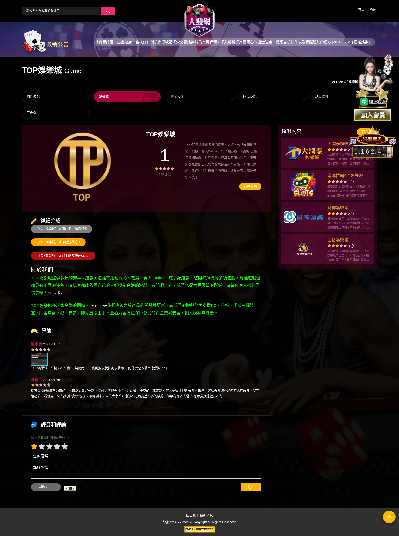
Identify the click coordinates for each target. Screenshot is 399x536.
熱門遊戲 (33, 96)
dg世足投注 (56, 292)
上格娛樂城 (337, 240)
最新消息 (206, 515)
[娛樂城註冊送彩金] (372, 115)
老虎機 (31, 112)
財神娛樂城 (337, 208)
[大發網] (199, 18)
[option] (83, 168)
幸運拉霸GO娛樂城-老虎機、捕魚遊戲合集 (348, 176)
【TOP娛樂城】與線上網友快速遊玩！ (63, 255)
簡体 (373, 9)
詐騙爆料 (321, 96)
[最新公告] (45, 42)
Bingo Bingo (98, 305)
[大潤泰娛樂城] (303, 152)
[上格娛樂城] (303, 248)
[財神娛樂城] (303, 217)
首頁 (361, 9)
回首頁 (191, 515)
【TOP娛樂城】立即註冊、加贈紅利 (62, 229)
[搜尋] (108, 11)
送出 (251, 487)
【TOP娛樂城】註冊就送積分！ (58, 242)
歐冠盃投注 (251, 96)
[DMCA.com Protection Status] (199, 529)
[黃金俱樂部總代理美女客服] (374, 81)
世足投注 (177, 96)
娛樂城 (104, 96)
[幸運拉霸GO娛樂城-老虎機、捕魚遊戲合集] (303, 185)
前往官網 (250, 186)
